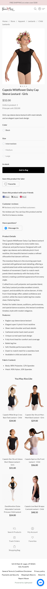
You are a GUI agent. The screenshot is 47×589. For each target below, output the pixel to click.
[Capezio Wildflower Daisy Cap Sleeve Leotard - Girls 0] (23, 56)
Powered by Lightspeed (23, 583)
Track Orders (14, 541)
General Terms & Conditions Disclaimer (17, 571)
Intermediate (11, 143)
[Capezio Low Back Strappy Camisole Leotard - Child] (34, 489)
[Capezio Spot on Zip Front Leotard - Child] (34, 441)
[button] (9, 8)
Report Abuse (23, 578)
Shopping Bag (14, 550)
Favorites (33, 541)
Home (4, 21)
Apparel (21, 21)
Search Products (14, 532)
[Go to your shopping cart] (40, 9)
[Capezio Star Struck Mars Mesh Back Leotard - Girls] (34, 397)
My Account (32, 532)
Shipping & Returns (28, 575)
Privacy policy (39, 571)
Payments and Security (10, 575)
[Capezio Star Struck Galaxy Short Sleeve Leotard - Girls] (12, 441)
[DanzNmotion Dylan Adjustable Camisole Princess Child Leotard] (12, 489)
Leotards (31, 21)
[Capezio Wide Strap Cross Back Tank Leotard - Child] (12, 397)
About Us (41, 575)
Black (8, 130)
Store (13, 21)
